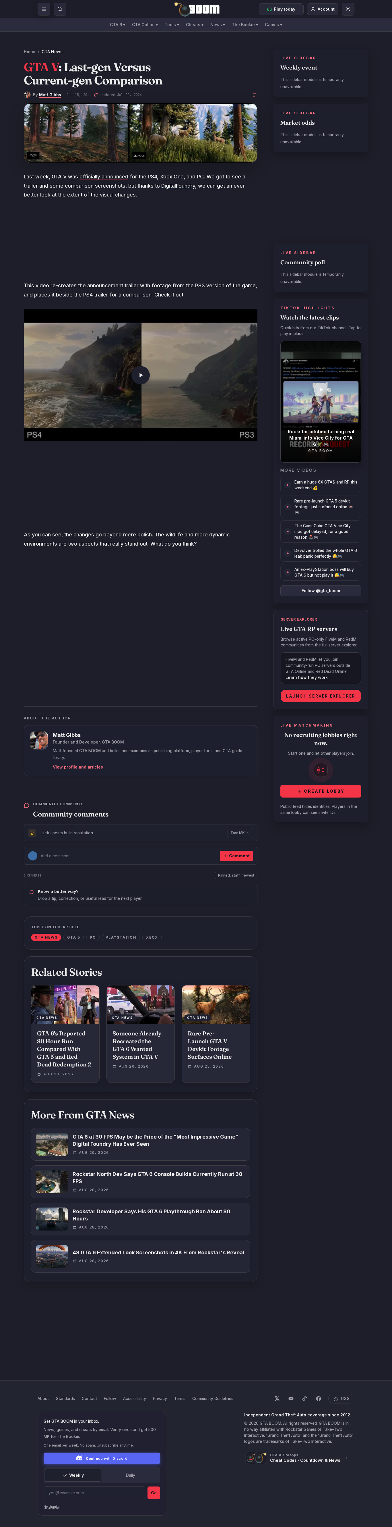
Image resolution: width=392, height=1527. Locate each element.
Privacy (160, 1398)
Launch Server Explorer (320, 696)
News (217, 24)
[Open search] (60, 9)
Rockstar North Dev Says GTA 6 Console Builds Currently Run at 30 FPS (157, 1177)
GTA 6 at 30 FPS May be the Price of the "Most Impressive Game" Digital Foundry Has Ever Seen (155, 1140)
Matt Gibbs (50, 94)
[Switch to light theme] (348, 9)
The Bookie (245, 24)
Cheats (194, 24)
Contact (89, 1398)
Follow (110, 1398)
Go (154, 1492)
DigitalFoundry (178, 186)
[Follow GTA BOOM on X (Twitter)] (277, 1398)
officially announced (103, 177)
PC (93, 937)
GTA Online (145, 24)
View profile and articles (78, 767)
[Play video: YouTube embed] (140, 375)
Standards (65, 1398)
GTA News (52, 51)
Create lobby (324, 791)
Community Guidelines (212, 1398)
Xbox (152, 937)
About (43, 1398)
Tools (172, 24)
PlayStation (121, 937)
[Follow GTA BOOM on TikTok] (304, 1398)
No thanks (52, 1507)
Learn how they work (307, 677)
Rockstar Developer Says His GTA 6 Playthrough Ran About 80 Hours (151, 1215)
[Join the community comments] (254, 94)
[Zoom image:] (140, 133)
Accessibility (134, 1398)
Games (273, 24)
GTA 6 (117, 24)
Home (29, 51)
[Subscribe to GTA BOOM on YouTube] (291, 1398)
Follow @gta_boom (321, 590)
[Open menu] (44, 9)
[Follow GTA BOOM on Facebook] (318, 1398)
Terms (179, 1398)
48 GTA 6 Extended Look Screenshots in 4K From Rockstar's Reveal (158, 1252)
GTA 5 (73, 937)
